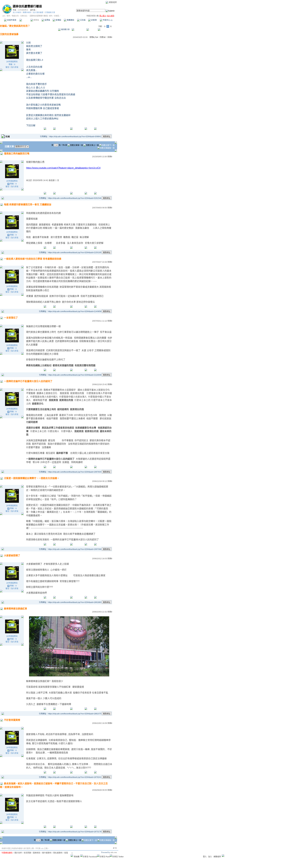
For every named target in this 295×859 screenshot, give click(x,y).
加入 (210, 857)
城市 (8, 16)
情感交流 (15, 16)
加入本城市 (17, 12)
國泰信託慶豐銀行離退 (27, 6)
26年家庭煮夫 (23, 10)
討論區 (25, 20)
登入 (205, 857)
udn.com (113, 852)
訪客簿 (94, 20)
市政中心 (107, 20)
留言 (7, 67)
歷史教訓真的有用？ (19, 26)
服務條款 (36, 853)
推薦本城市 (27, 12)
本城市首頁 (11, 20)
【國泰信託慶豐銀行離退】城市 (40, 16)
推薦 (109, 37)
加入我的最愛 (38, 12)
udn (3, 16)
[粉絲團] (72, 855)
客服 (66, 853)
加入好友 (14, 67)
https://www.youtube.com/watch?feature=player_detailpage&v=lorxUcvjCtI (63, 167)
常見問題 (27, 853)
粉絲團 (76, 857)
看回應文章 (65, 29)
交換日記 (23, 16)
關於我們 (18, 853)
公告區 (83, 20)
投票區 (47, 20)
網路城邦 (113, 2)
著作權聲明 (46, 853)
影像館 (58, 20)
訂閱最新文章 (50, 12)
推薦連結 (70, 20)
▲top (115, 848)
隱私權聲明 (57, 853)
